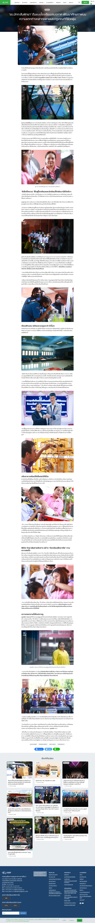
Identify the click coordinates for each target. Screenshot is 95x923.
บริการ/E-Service (83, 887)
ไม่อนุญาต (72, 920)
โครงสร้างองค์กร (52, 883)
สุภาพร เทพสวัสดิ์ (33, 744)
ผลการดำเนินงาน (52, 881)
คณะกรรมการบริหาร (53, 885)
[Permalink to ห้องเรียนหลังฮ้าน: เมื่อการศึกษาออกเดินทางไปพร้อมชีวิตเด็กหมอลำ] (75, 825)
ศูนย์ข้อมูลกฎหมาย (52, 890)
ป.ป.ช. (6, 905)
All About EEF (39, 788)
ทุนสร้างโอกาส (33, 2)
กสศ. (6, 898)
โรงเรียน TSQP (67, 900)
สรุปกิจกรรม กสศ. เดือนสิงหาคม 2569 (45, 780)
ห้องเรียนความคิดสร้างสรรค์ (69, 905)
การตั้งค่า (64, 920)
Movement (47, 9)
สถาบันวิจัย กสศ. (83, 876)
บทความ (9, 791)
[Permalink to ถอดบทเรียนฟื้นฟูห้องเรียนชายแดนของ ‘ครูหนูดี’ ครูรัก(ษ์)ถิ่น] (20, 834)
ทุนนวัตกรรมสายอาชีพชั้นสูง (69, 876)
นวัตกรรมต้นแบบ (68, 888)
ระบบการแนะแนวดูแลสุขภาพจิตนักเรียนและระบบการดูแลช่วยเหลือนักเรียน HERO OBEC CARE (70, 891)
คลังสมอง (58, 2)
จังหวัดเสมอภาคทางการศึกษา (70, 902)
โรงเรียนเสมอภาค (61, 744)
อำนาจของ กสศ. (52, 876)
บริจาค (85, 2)
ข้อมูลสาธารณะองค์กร (53, 874)
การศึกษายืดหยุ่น (67, 895)
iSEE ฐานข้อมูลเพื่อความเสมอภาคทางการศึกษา (70, 897)
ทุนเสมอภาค (66, 874)
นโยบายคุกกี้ (26, 921)
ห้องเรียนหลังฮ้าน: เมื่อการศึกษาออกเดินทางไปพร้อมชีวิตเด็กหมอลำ (75, 836)
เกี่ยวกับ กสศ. (52, 872)
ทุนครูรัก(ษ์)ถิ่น (67, 879)
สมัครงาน (71, 2)
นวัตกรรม (41, 2)
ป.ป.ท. (15, 905)
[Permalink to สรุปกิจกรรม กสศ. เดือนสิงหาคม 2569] (47, 770)
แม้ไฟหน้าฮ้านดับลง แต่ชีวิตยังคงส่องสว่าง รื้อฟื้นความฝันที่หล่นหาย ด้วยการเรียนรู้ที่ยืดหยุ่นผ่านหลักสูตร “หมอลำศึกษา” (74, 782)
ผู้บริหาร (50, 887)
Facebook (80, 903)
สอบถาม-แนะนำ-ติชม (84, 894)
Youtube (83, 903)
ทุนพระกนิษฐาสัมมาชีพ (68, 884)
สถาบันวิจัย (24, 2)
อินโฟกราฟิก (10, 819)
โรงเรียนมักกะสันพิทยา (43, 744)
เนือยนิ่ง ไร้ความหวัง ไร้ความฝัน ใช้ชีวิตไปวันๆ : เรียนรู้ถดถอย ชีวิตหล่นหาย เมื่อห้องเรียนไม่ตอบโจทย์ (19, 810)
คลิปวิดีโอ (38, 763)
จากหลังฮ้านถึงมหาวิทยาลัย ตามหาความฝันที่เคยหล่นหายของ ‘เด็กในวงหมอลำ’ (75, 810)
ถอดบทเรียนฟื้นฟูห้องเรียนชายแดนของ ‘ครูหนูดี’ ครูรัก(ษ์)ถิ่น (19, 853)
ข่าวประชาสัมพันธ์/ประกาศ (85, 892)
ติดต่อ (64, 2)
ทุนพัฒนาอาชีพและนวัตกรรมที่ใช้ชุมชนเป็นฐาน (70, 881)
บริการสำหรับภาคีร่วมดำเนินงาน (86, 885)
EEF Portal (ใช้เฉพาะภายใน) (54, 895)
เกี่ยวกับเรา (17, 2)
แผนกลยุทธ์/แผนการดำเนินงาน (55, 879)
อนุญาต (79, 920)
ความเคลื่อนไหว (49, 2)
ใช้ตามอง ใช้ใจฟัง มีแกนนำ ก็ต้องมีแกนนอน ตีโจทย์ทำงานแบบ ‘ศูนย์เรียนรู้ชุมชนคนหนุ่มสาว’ (47, 836)
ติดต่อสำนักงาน (83, 883)
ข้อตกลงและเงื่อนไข (83, 881)
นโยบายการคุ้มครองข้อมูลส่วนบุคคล (85, 896)
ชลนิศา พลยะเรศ (52, 744)
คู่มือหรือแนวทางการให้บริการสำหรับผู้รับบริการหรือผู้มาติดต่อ (55, 892)
